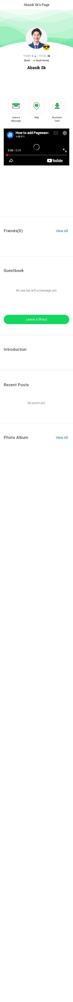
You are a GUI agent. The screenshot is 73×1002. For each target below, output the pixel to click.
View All (62, 231)
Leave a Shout (36, 319)
